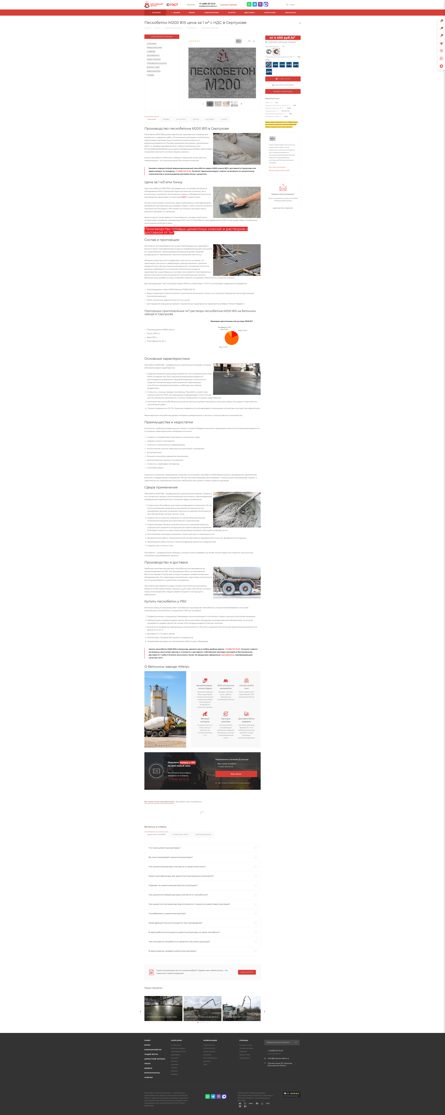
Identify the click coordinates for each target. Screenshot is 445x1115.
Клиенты (174, 1071)
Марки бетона (209, 1045)
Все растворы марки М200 (279, 170)
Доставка (210, 119)
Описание (151, 43)
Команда (174, 1064)
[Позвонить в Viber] (260, 4)
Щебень (148, 1068)
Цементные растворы (156, 834)
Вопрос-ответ (244, 1055)
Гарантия (243, 1051)
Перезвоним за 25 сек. (157, 63)
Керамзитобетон (153, 1050)
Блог (205, 1064)
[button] (156, 745)
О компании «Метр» (180, 834)
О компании (176, 1045)
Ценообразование (203, 834)
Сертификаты (153, 55)
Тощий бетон (151, 1054)
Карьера (174, 1074)
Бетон (147, 1045)
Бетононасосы (152, 1073)
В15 (276, 102)
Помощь (243, 1040)
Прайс (147, 1040)
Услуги (224, 119)
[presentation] (202, 104)
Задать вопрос (154, 71)
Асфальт (148, 1077)
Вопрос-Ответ (153, 67)
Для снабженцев (210, 1058)
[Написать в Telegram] (254, 4)
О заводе (151, 51)
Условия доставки (246, 1048)
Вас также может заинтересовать (159, 802)
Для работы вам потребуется (189, 802)
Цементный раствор (154, 1059)
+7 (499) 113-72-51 (207, 4)
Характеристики (154, 47)
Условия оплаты (245, 1045)
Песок (147, 1063)
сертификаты (227, 655)
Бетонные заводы (178, 1048)
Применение (244, 1058)
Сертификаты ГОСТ (178, 1051)
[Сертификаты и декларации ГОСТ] (172, 4)
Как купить (181, 119)
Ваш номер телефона (227, 764)
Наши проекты (154, 59)
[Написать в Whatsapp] (249, 4)
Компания (176, 1040)
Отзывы (150, 75)
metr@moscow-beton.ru (208, 6)
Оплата (196, 119)
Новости (174, 1061)
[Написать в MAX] (266, 4)
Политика (207, 1055)
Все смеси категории (277, 167)
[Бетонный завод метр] (165, 709)
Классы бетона (209, 1048)
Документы (175, 1055)
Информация (210, 1040)
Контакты (174, 1058)
